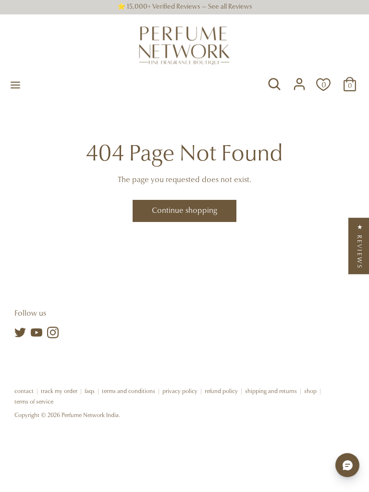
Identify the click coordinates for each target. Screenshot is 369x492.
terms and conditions (128, 391)
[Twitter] (20, 332)
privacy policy (179, 391)
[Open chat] (347, 465)
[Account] (299, 80)
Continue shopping (184, 211)
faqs (90, 391)
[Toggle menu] (15, 84)
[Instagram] (53, 332)
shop (310, 391)
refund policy (221, 391)
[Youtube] (36, 332)
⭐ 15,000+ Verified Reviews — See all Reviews (184, 7)
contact (24, 391)
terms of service (33, 402)
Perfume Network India (90, 415)
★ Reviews (359, 246)
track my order (59, 391)
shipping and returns (271, 391)
